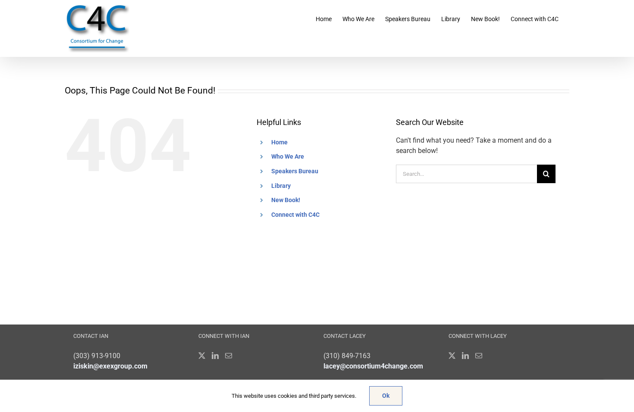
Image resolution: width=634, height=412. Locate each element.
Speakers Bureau (294, 171)
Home (279, 142)
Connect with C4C (295, 214)
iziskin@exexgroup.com (110, 366)
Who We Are (287, 156)
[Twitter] (201, 355)
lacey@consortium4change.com (373, 366)
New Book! (285, 200)
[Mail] (228, 355)
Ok (385, 395)
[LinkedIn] (215, 355)
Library (281, 185)
